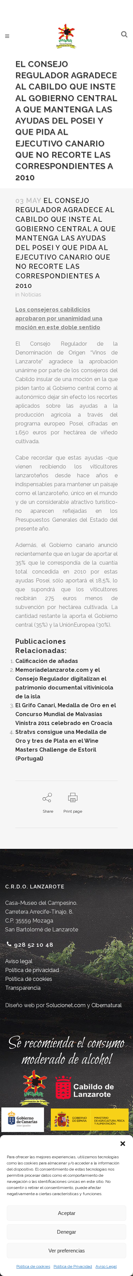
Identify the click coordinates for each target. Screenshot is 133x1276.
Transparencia (23, 988)
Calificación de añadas (46, 661)
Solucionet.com (66, 1005)
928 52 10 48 (34, 944)
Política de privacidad (32, 970)
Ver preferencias (66, 1250)
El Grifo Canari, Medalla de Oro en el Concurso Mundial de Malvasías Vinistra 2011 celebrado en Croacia (65, 714)
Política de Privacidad (73, 1266)
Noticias (31, 294)
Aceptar (66, 1213)
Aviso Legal (106, 1266)
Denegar (66, 1232)
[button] (122, 1143)
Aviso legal (18, 961)
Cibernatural (106, 1005)
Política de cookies (33, 1266)
